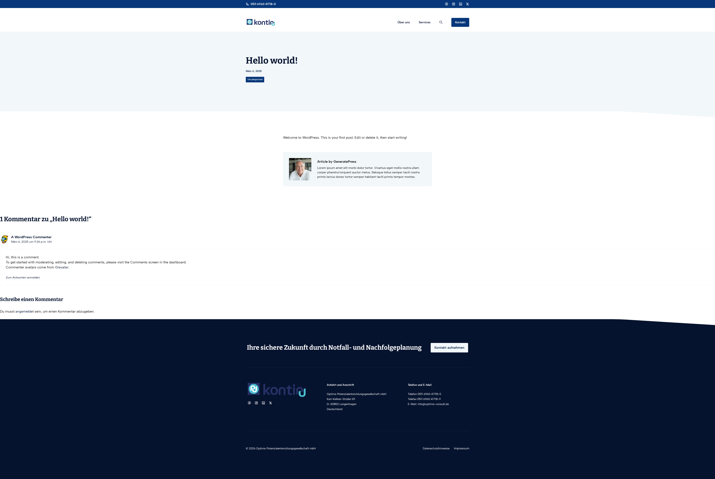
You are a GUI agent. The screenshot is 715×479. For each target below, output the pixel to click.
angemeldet (24, 311)
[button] (441, 22)
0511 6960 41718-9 (429, 399)
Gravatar (61, 267)
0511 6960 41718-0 (263, 4)
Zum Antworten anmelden (23, 277)
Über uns (404, 22)
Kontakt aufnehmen (449, 348)
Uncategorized (255, 79)
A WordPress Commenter (31, 237)
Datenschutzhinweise (436, 448)
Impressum (461, 448)
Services (424, 22)
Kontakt (460, 22)
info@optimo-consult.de (433, 404)
